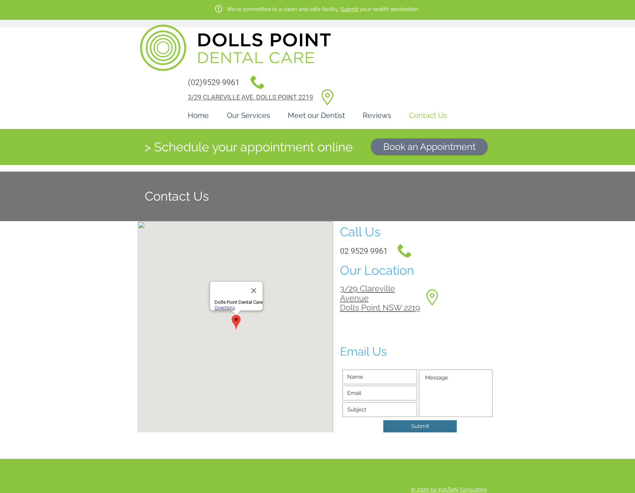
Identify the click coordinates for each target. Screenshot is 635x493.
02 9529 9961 (364, 251)
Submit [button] (349, 9)
